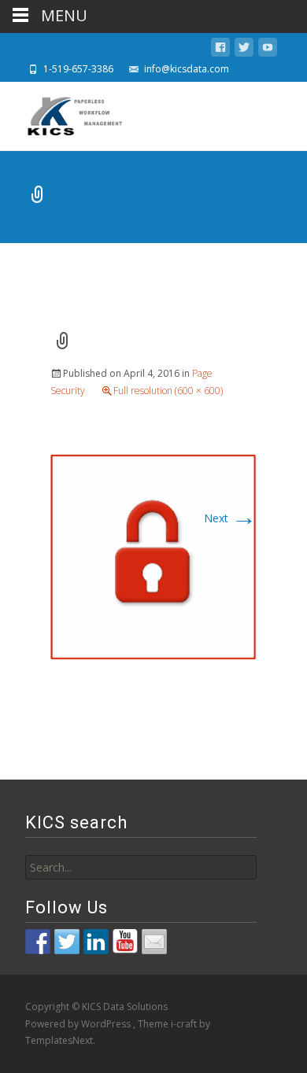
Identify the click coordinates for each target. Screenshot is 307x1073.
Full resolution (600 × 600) (168, 390)
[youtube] (267, 49)
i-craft (185, 1024)
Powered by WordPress (79, 1024)
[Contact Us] (154, 941)
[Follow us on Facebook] (37, 941)
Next (230, 518)
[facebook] (220, 49)
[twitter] (244, 49)
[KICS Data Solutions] (63, 113)
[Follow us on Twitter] (67, 941)
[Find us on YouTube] (125, 941)
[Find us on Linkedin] (96, 941)
